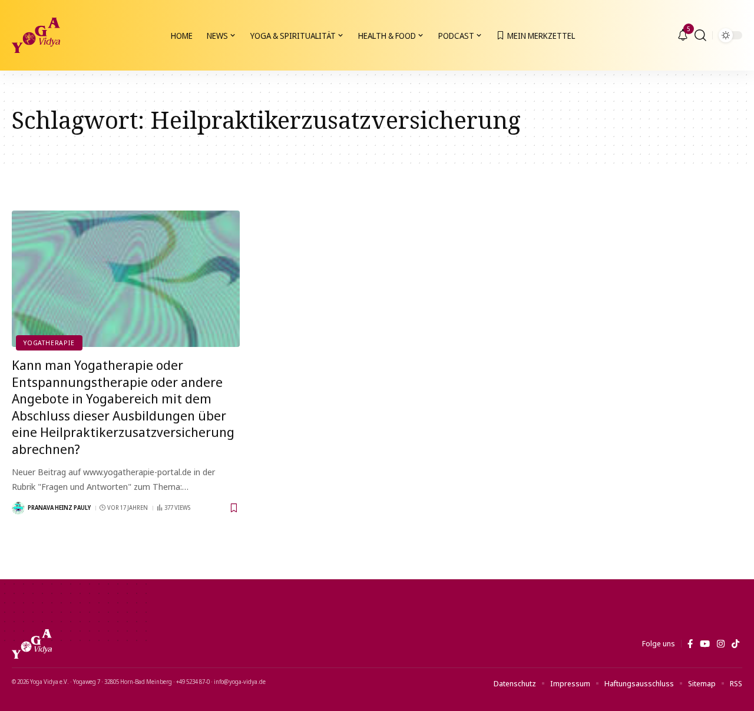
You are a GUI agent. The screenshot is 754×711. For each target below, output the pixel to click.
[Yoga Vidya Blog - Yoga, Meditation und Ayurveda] (36, 35)
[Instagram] (720, 644)
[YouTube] (705, 644)
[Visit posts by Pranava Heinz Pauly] (18, 508)
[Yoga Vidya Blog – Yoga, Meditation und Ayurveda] (32, 644)
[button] (700, 35)
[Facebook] (690, 644)
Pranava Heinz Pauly (59, 507)
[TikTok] (735, 644)
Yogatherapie (49, 342)
